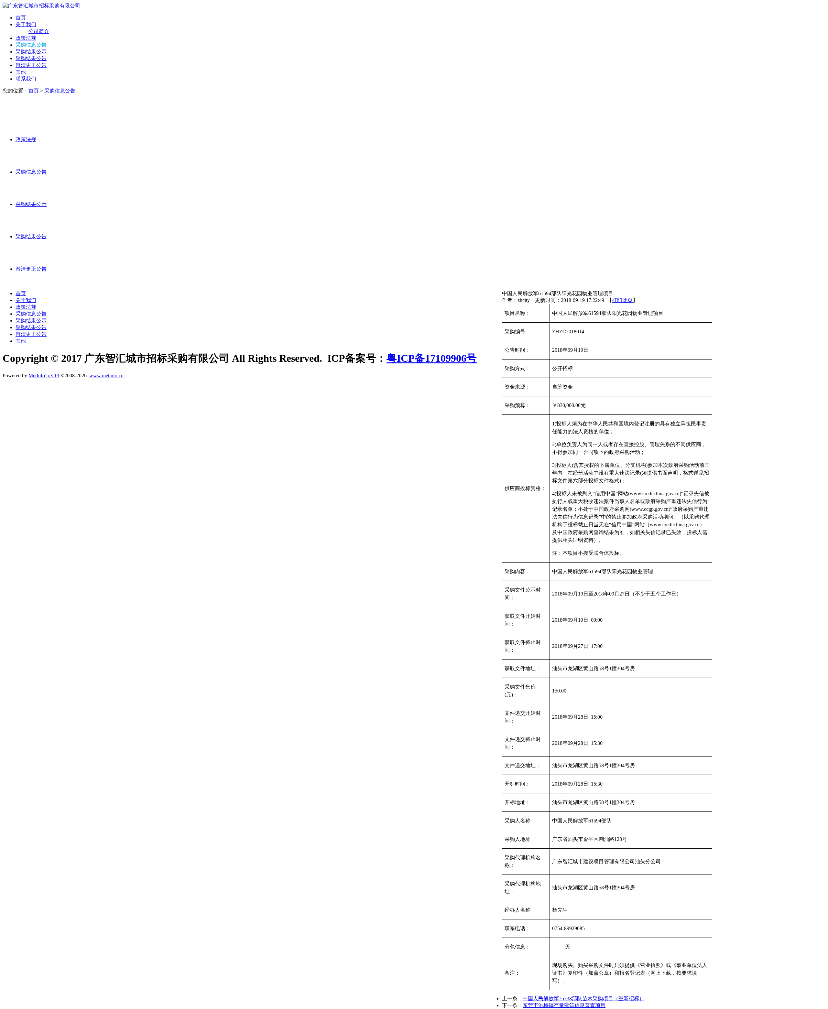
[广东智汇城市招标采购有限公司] (41, 5)
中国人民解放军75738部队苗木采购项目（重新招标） (583, 998)
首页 (21, 17)
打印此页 (622, 300)
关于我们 (26, 24)
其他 (21, 72)
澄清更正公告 (31, 65)
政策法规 (26, 38)
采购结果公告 (31, 58)
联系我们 (26, 78)
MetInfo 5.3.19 (43, 375)
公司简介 (38, 31)
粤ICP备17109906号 (432, 358)
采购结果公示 (31, 51)
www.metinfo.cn (106, 375)
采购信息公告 (31, 45)
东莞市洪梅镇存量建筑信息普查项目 (564, 1005)
